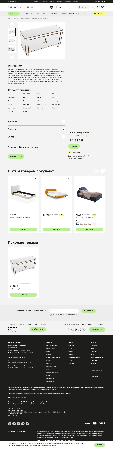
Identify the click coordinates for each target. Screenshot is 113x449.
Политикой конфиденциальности (68, 314)
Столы (48, 351)
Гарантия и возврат (96, 357)
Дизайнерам (94, 376)
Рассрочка (68, 1)
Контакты (76, 1)
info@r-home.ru (25, 351)
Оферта (39, 440)
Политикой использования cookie (44, 445)
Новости (93, 363)
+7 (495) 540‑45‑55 (99, 1)
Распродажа (13, 7)
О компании (37, 1)
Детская (83, 14)
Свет (47, 369)
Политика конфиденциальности (55, 440)
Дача (70, 360)
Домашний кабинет (66, 14)
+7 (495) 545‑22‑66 (27, 368)
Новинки (29, 7)
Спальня (44, 14)
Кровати (48, 360)
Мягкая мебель (50, 348)
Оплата (52, 1)
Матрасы (49, 363)
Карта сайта (72, 440)
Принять (100, 445)
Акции (22, 7)
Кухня (37, 14)
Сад (77, 14)
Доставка (59, 1)
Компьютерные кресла (53, 357)
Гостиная (29, 14)
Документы (94, 360)
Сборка (92, 354)
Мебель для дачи (51, 366)
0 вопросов (76, 152)
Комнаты (72, 342)
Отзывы (45, 1)
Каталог (49, 342)
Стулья (48, 354)
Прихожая (53, 14)
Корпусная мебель (51, 346)
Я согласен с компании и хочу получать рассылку (65, 315)
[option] (12, 32)
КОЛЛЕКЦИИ (50, 381)
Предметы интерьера (52, 372)
